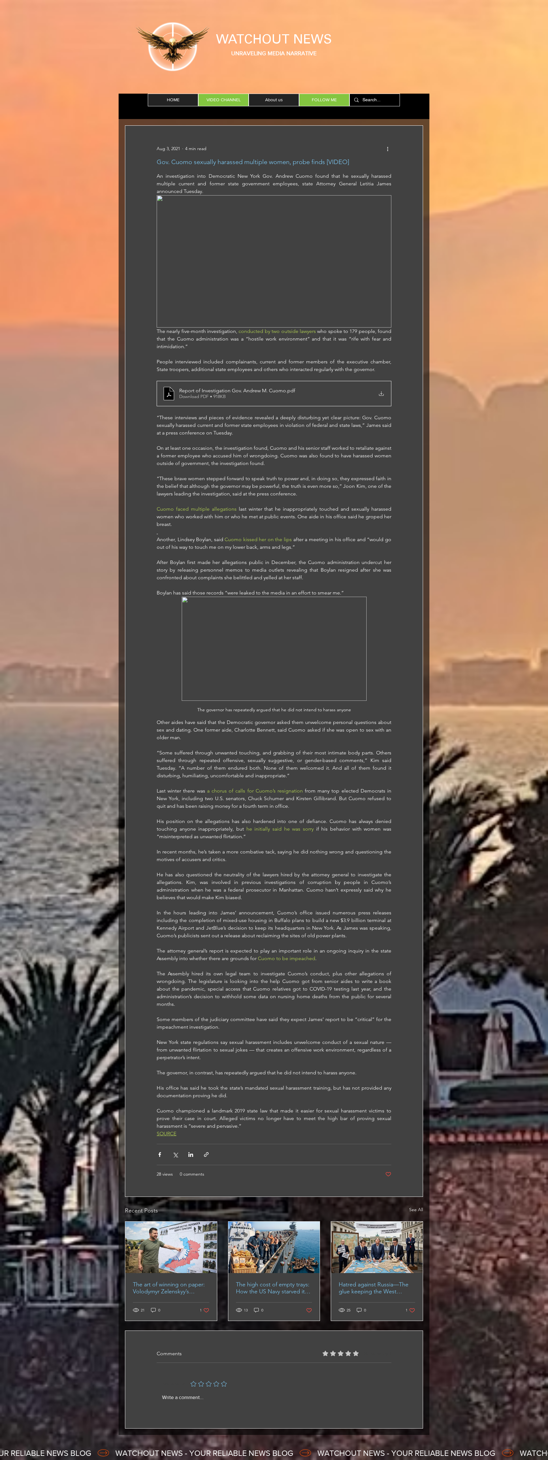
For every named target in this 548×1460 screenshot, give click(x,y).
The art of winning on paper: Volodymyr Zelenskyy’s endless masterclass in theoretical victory (169, 1288)
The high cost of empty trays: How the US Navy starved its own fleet (273, 1288)
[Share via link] (206, 1154)
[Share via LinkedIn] (191, 1154)
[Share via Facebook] (160, 1154)
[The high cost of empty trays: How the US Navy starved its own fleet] (274, 1247)
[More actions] (387, 148)
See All (416, 1209)
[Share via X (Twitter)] (175, 1154)
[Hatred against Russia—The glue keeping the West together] (377, 1247)
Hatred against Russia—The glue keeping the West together (373, 1288)
